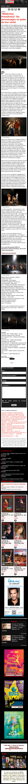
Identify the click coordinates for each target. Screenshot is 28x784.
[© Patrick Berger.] (14, 52)
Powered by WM (21, 750)
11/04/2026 (4, 642)
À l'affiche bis (23, 438)
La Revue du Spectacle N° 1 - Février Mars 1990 (6, 542)
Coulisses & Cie (20, 442)
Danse (8, 6)
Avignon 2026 (22, 445)
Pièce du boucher (13, 442)
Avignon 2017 (5, 441)
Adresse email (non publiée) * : (9, 375)
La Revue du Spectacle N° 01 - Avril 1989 (7, 515)
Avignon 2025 (16, 445)
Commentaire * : (6, 385)
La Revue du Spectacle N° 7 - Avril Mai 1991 (7, 569)
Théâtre (3, 438)
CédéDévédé (22, 441)
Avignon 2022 (16, 443)
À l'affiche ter (11, 445)
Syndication (14, 750)
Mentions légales (14, 747)
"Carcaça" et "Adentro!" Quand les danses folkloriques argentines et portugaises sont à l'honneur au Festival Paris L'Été (12, 414)
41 (16, 436)
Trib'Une (3, 442)
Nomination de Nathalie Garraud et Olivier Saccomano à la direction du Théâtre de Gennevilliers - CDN (12, 474)
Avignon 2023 (22, 443)
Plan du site (5, 750)
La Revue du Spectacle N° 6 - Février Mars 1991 (19, 542)
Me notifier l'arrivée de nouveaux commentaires (14, 401)
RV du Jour (7, 442)
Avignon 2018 (11, 441)
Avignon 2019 (16, 441)
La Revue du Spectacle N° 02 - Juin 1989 (20, 515)
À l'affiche (18, 438)
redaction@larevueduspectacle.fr (14, 748)
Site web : (4, 380)
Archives (6, 443)
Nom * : (4, 370)
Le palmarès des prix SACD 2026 (10, 464)
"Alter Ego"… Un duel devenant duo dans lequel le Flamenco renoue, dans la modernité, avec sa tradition (14, 423)
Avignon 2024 (5, 445)
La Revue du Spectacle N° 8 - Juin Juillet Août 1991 (19, 569)
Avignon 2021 (10, 443)
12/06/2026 (4, 630)
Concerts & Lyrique (12, 438)
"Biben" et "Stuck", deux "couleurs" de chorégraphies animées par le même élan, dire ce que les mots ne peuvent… (13, 432)
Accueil (3, 6)
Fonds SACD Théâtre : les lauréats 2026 (12, 455)
